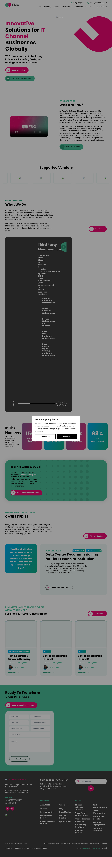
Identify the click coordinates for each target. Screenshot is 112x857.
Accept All (67, 437)
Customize (45, 437)
